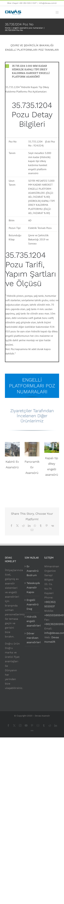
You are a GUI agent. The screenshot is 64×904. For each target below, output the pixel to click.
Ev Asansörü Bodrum (32, 571)
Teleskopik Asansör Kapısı (32, 587)
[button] (32, 71)
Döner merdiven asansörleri (32, 638)
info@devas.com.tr (48, 3)
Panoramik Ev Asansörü (32, 467)
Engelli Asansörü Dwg (32, 604)
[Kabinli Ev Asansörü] (12, 449)
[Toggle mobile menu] (57, 12)
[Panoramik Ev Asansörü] (32, 449)
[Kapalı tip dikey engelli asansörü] (51, 447)
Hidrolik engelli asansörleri (32, 621)
